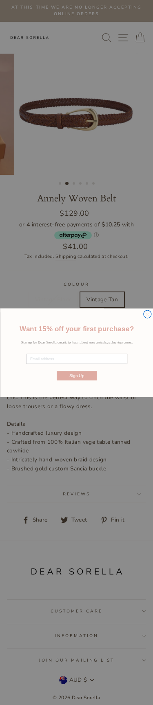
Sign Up (76, 375)
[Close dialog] (147, 314)
